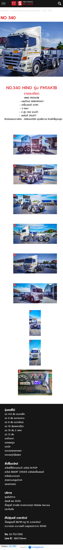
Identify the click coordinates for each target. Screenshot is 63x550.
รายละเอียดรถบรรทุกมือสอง (26, 10)
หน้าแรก (5, 10)
